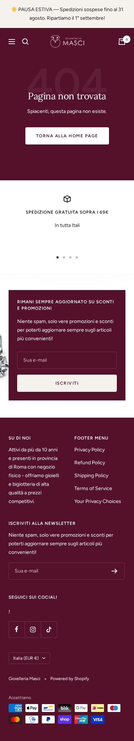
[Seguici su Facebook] (17, 629)
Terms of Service (93, 488)
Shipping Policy (91, 475)
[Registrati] (114, 571)
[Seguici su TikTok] (49, 629)
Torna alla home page (67, 135)
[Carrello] (121, 41)
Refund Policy (89, 463)
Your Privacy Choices (97, 501)
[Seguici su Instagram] (33, 629)
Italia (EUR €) (26, 658)
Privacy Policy (89, 450)
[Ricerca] (25, 41)
